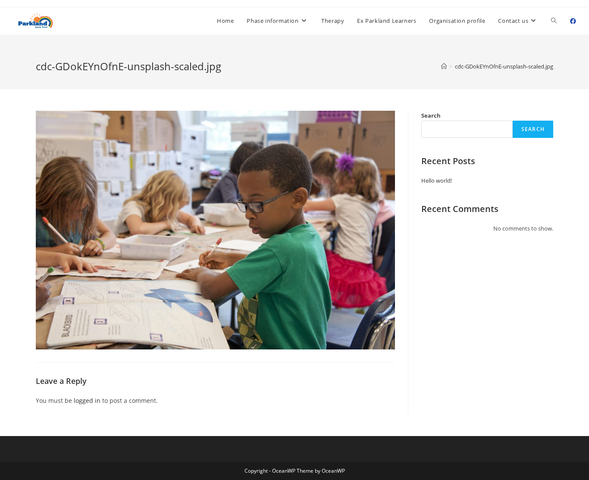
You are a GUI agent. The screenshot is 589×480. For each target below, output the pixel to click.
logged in (87, 400)
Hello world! (436, 180)
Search (431, 115)
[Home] (444, 66)
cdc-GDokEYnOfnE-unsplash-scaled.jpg (504, 66)
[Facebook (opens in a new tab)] (573, 21)
